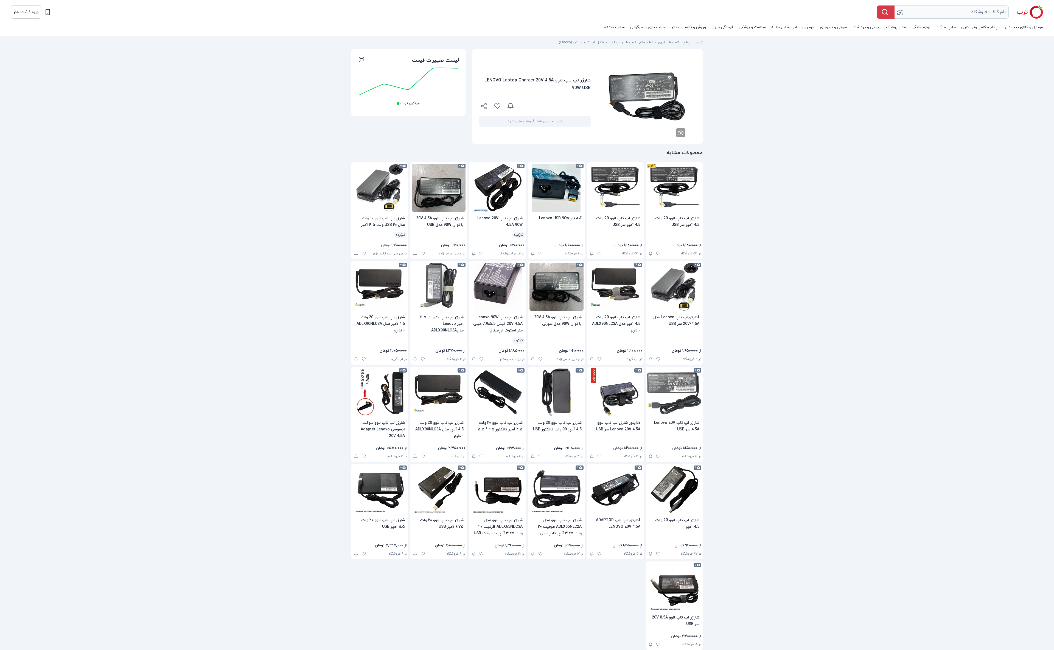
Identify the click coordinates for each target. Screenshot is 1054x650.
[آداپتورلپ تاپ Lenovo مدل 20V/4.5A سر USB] (674, 287)
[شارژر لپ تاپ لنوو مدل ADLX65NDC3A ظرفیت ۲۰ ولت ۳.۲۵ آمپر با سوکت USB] (497, 489)
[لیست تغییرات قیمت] (362, 60)
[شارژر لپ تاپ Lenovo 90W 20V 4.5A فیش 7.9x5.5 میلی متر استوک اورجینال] (497, 287)
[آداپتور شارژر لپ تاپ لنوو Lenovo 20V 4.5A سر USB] (615, 392)
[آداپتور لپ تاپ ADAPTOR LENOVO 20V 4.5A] (615, 489)
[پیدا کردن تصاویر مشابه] (680, 132)
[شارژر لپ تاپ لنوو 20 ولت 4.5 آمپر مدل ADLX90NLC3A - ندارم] (380, 287)
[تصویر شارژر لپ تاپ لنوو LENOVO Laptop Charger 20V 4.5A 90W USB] (646, 96)
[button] (26, 12)
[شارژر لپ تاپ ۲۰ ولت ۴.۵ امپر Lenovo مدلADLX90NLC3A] (439, 287)
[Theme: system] (47, 12)
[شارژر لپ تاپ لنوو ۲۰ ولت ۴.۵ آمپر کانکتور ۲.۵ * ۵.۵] (497, 392)
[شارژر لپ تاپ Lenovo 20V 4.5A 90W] (497, 188)
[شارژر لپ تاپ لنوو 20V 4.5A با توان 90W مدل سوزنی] (556, 287)
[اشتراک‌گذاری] (484, 107)
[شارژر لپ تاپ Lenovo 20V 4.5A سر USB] (674, 392)
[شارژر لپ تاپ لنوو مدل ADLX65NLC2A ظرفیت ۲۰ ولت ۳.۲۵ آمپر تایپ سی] (556, 489)
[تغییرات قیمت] (510, 106)
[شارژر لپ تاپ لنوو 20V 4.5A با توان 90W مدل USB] (439, 188)
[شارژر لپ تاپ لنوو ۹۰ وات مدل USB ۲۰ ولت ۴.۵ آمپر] (380, 188)
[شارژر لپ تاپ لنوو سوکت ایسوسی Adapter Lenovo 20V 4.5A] (380, 392)
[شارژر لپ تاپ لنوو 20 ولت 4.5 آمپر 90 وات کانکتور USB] (556, 392)
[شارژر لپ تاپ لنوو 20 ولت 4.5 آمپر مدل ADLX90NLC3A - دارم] (615, 287)
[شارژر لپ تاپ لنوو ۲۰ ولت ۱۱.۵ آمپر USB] (380, 489)
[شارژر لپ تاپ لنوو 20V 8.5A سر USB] (674, 587)
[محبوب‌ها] (497, 106)
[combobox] (952, 12)
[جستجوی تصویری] (900, 12)
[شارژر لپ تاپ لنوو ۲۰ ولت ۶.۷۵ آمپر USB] (439, 489)
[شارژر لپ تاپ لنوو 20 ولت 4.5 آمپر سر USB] (674, 188)
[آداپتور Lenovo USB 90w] (556, 188)
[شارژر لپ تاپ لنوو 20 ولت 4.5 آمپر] (674, 489)
